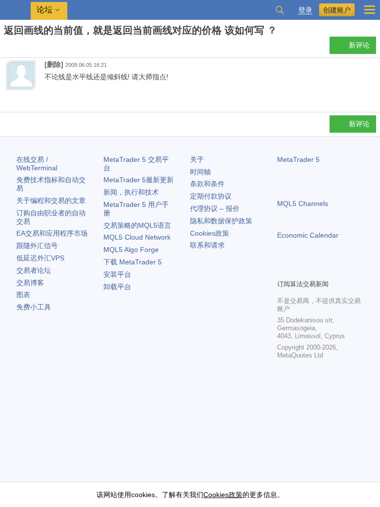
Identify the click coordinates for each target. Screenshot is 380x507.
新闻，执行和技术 (131, 192)
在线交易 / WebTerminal (36, 163)
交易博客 (30, 283)
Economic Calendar (307, 235)
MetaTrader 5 (298, 159)
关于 (197, 159)
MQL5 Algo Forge (131, 250)
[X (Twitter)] (315, 270)
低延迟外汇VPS (40, 258)
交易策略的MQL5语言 (137, 225)
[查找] (279, 10)
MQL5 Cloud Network (137, 237)
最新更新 (138, 180)
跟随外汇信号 (37, 246)
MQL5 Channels (302, 203)
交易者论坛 (33, 270)
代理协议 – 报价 (214, 208)
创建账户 (337, 10)
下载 (132, 262)
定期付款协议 (211, 196)
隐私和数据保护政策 (221, 221)
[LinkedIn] (346, 270)
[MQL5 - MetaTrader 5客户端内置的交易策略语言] (15, 10)
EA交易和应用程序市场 (52, 233)
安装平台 (117, 274)
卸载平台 (117, 287)
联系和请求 (207, 245)
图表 (23, 295)
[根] (7, 47)
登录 (305, 10)
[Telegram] (299, 270)
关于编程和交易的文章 (51, 200)
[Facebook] (283, 270)
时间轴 (200, 172)
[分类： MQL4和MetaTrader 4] (19, 48)
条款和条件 (207, 184)
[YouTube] (330, 270)
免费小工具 (33, 307)
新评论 (359, 45)
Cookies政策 (209, 233)
